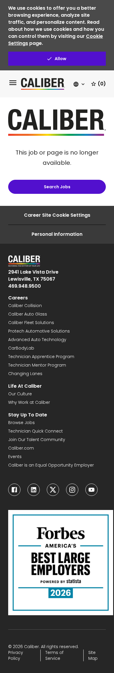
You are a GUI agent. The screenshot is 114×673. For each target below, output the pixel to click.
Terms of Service (54, 655)
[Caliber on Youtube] (91, 490)
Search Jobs (57, 187)
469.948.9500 (24, 286)
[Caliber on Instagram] (72, 490)
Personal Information (57, 234)
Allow (60, 59)
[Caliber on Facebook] (14, 490)
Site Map (93, 655)
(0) (102, 83)
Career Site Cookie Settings (57, 215)
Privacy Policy (15, 655)
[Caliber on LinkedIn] (33, 490)
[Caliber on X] (53, 490)
